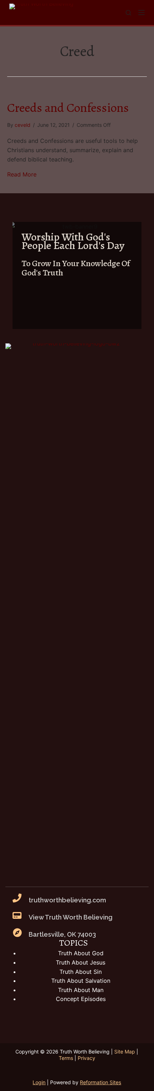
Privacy (86, 1058)
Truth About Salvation (80, 980)
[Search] (128, 12)
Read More (22, 174)
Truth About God (81, 953)
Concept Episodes (81, 998)
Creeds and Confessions (68, 107)
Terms (66, 1058)
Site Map (124, 1051)
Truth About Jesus (80, 962)
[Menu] (141, 12)
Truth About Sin (80, 971)
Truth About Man (81, 989)
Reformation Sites (100, 1082)
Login (39, 1082)
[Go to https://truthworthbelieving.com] (77, 275)
